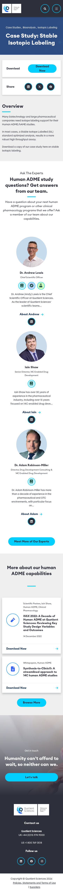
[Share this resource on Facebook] (51, 87)
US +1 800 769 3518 (31, 843)
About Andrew (30, 314)
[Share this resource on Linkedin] (28, 87)
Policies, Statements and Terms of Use (34, 883)
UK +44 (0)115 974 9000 (32, 835)
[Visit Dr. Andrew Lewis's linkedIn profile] (31, 321)
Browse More (31, 702)
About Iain (29, 412)
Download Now (42, 68)
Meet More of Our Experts (31, 541)
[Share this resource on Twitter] (39, 87)
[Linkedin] (31, 419)
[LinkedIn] (31, 521)
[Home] (11, 8)
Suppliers (35, 887)
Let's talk (31, 777)
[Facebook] (31, 861)
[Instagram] (42, 861)
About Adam (30, 514)
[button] (45, 8)
